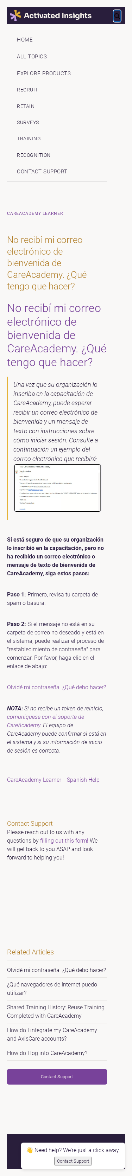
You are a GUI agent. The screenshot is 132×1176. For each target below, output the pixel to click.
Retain (25, 106)
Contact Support (42, 171)
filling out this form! (64, 840)
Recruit (27, 90)
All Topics (32, 56)
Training (29, 139)
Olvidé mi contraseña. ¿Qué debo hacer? (56, 687)
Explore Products (44, 73)
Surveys (28, 123)
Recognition (34, 155)
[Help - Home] (66, 16)
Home (25, 40)
